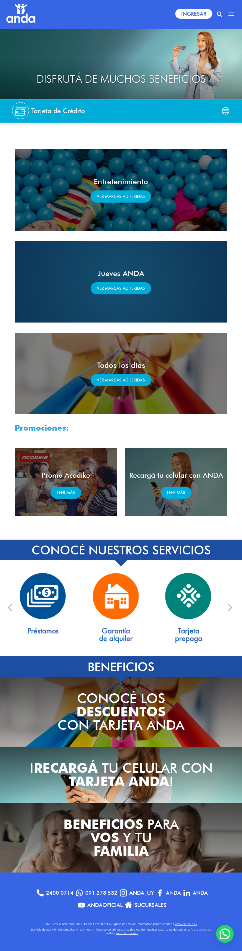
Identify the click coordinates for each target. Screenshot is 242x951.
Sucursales (150, 905)
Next (229, 607)
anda (200, 893)
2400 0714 (59, 893)
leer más (66, 492)
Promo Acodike (66, 475)
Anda (173, 893)
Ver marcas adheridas (121, 196)
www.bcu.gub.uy (186, 924)
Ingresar (193, 14)
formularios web (127, 933)
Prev (10, 607)
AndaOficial (104, 905)
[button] (225, 934)
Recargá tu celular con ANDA (176, 475)
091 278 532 (101, 893)
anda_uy (141, 893)
